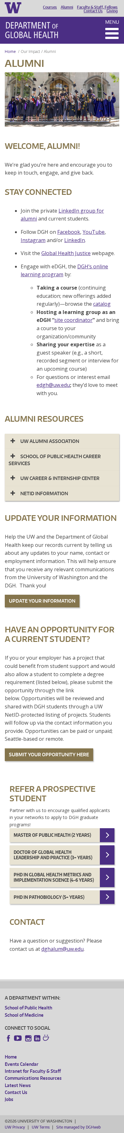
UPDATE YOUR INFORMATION (42, 601)
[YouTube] (18, 1038)
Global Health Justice (66, 253)
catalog (102, 303)
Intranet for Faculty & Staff (33, 1071)
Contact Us (93, 11)
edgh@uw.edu (53, 384)
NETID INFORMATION (44, 493)
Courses (50, 7)
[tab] (62, 441)
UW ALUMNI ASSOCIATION (49, 441)
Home (10, 51)
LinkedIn (74, 240)
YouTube (94, 231)
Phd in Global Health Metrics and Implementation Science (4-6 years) (54, 877)
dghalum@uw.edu (62, 948)
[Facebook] (8, 1038)
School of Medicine (24, 1015)
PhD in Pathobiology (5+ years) (49, 897)
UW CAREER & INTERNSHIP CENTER (60, 478)
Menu (112, 22)
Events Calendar (21, 1064)
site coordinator (73, 320)
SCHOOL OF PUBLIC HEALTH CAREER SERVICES (55, 460)
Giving (112, 11)
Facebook (68, 231)
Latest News (18, 1085)
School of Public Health (28, 1007)
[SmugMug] (47, 1038)
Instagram (33, 240)
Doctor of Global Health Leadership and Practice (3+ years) (53, 855)
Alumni (67, 7)
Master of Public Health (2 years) (52, 835)
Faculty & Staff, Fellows (97, 7)
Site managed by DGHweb (78, 1127)
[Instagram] (28, 1038)
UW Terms (41, 1127)
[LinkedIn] (37, 1038)
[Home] (32, 30)
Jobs (9, 1099)
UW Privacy (15, 1127)
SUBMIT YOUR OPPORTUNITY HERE (49, 754)
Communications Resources (33, 1078)
